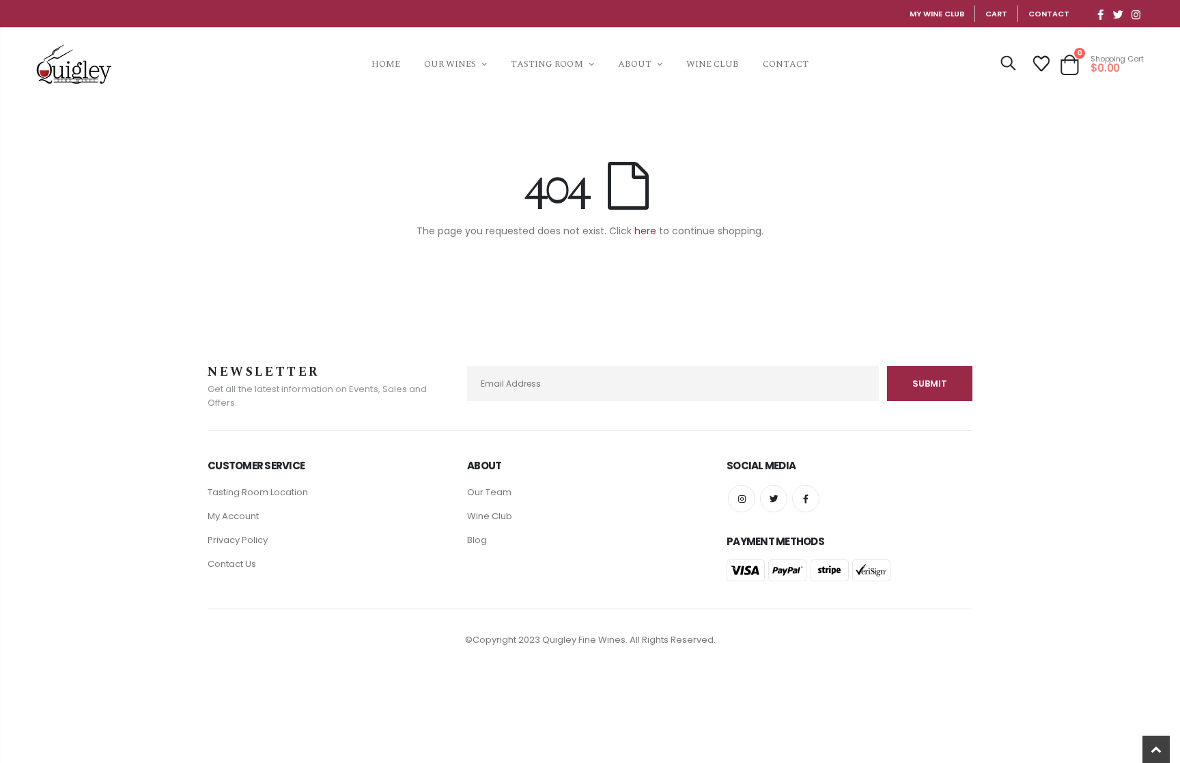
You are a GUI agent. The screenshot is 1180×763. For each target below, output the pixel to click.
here (645, 231)
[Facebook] (1101, 14)
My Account (233, 516)
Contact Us (232, 563)
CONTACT (1048, 13)
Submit (929, 383)
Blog (477, 539)
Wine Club (489, 516)
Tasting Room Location (258, 492)
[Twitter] (1118, 14)
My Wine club (937, 13)
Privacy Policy (238, 539)
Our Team (489, 492)
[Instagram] (1136, 14)
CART (996, 13)
